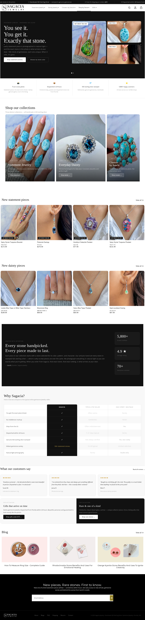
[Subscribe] (111, 598)
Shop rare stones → (88, 517)
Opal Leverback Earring (117, 308)
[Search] (129, 7)
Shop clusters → (117, 175)
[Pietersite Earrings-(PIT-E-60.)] (54, 222)
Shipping (55, 615)
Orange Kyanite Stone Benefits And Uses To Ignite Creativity (120, 566)
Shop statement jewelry (15, 60)
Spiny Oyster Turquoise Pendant (120, 242)
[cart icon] (141, 7)
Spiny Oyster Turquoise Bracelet (11, 242)
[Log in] (135, 7)
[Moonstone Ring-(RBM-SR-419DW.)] (54, 288)
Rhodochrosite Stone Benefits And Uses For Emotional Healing (72, 566)
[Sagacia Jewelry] (13, 7)
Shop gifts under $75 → (14, 517)
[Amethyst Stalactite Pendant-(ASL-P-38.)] (90, 222)
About (36, 615)
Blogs (42, 615)
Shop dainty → (65, 175)
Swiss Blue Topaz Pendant (82, 308)
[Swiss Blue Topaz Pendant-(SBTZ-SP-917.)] (90, 288)
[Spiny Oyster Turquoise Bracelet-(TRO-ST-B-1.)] (18, 222)
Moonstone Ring (42, 308)
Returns (63, 615)
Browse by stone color (37, 60)
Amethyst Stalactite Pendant (82, 242)
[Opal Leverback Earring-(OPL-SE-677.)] (126, 288)
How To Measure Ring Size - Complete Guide (24, 565)
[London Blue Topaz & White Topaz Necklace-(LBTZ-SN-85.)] (18, 288)
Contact (70, 615)
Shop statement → (16, 175)
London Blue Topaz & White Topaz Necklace (15, 308)
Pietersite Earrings (43, 242)
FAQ (48, 615)
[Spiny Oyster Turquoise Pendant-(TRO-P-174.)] (126, 222)
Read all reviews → (139, 469)
